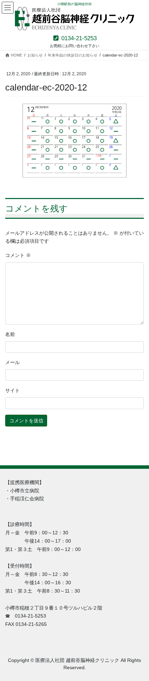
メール (12, 362)
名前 (10, 334)
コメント (18, 255)
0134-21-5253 (78, 38)
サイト (12, 390)
